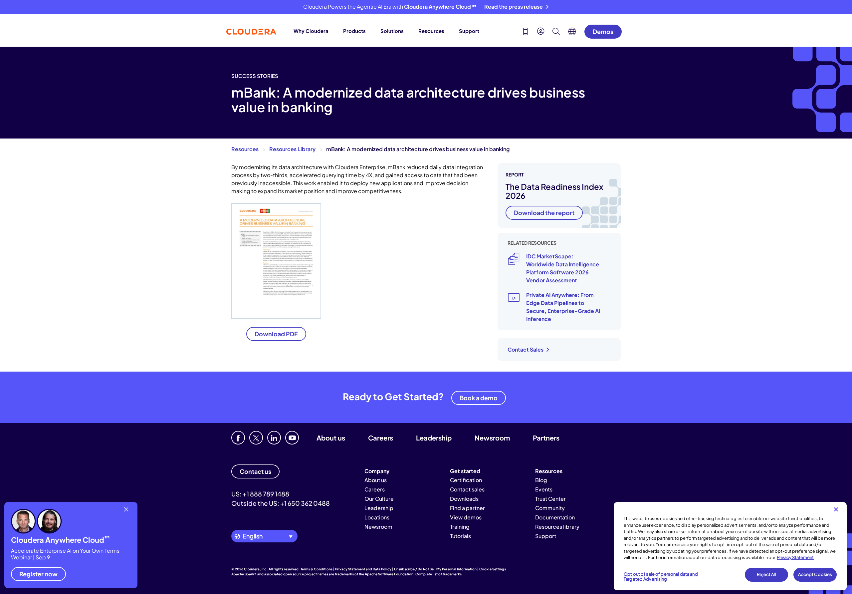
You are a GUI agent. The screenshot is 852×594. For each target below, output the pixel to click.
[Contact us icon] (525, 32)
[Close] (836, 509)
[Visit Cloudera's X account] (256, 438)
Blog (541, 479)
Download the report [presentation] (544, 212)
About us (331, 438)
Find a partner (467, 507)
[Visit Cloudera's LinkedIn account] (274, 438)
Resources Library (292, 149)
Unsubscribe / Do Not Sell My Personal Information (435, 569)
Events (543, 489)
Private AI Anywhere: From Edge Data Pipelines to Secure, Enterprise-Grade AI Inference (563, 306)
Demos (603, 31)
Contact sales (467, 489)
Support (469, 31)
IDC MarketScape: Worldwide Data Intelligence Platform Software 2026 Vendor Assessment (562, 268)
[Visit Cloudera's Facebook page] (238, 438)
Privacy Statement (795, 557)
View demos (466, 517)
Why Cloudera (311, 31)
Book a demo (479, 398)
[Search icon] (556, 32)
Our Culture (379, 498)
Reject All (766, 574)
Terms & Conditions (316, 569)
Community (550, 507)
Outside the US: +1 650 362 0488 (280, 503)
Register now (38, 574)
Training (460, 526)
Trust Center (550, 498)
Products (354, 31)
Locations (376, 517)
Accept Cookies (815, 574)
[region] (730, 546)
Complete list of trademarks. (439, 574)
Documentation (555, 517)
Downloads (464, 498)
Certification (466, 479)
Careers (380, 438)
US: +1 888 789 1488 (260, 494)
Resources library (557, 526)
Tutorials (460, 535)
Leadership (434, 438)
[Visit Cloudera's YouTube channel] (292, 438)
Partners (546, 438)
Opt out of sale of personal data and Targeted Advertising (661, 576)
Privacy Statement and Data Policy (363, 569)
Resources (431, 31)
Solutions (392, 31)
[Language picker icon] (572, 33)
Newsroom (492, 438)
